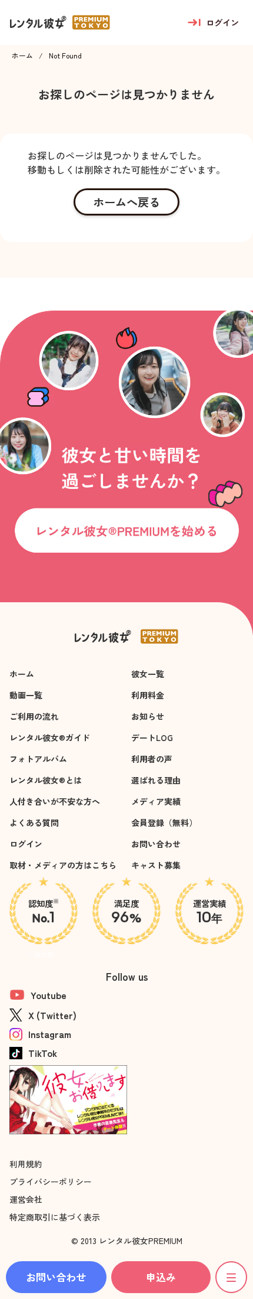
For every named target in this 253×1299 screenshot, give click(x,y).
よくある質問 (34, 822)
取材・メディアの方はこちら (62, 865)
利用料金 (147, 695)
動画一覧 (25, 695)
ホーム (22, 55)
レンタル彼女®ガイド (49, 737)
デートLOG (152, 737)
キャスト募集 (156, 865)
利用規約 (25, 1164)
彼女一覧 (147, 674)
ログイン (25, 844)
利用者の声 (151, 759)
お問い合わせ (156, 844)
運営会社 (25, 1199)
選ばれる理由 (156, 780)
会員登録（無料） (164, 822)
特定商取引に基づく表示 (54, 1217)
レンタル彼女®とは (45, 780)
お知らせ (147, 716)
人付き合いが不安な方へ (54, 801)
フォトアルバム (38, 759)
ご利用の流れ (34, 716)
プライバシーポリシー (50, 1181)
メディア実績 (156, 801)
